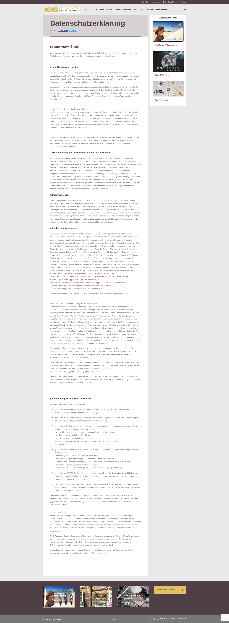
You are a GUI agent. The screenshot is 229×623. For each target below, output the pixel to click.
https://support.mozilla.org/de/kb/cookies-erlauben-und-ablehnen (84, 285)
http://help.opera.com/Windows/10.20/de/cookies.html (80, 288)
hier (56, 140)
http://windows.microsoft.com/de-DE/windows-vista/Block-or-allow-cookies (97, 276)
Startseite (145, 2)
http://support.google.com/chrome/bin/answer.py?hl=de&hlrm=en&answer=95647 (92, 282)
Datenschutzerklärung (170, 2)
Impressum (155, 2)
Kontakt (183, 2)
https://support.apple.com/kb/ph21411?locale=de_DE (78, 279)
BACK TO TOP (116, 619)
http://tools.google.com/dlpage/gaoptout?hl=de (79, 371)
